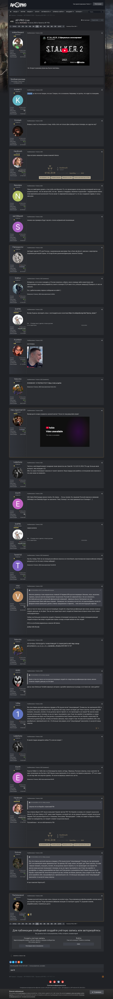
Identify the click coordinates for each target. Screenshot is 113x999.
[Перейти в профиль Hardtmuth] (18, 162)
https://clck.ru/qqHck (54, 383)
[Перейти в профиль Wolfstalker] (11, 21)
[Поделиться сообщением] (101, 33)
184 (44, 26)
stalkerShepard (18, 32)
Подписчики (95, 20)
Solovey (18, 852)
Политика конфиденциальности (56, 985)
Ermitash (17, 120)
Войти (78, 944)
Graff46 (18, 309)
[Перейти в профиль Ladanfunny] (18, 473)
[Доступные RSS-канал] (103, 977)
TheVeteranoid (18, 895)
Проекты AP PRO (44, 23)
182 (37, 26)
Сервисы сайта (58, 11)
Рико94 (30, 93)
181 (33, 26)
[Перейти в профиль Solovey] (18, 863)
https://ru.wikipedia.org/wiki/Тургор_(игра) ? (83, 313)
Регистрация (98, 4)
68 (101, 20)
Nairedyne (18, 185)
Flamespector (17, 247)
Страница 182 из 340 (71, 26)
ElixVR (17, 493)
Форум (23, 11)
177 (19, 26)
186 (51, 26)
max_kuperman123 (18, 410)
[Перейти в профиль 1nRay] (18, 714)
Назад (14, 26)
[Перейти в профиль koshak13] (18, 100)
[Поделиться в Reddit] (18, 962)
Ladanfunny (18, 462)
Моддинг (69, 11)
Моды (16, 11)
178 (22, 26)
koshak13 (18, 89)
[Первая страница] (10, 26)
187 (55, 26)
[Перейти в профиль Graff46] (18, 320)
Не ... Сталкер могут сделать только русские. (40, 323)
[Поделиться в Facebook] (16, 962)
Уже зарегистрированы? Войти (82, 4)
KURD (18, 670)
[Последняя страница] (63, 26)
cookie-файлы (22, 993)
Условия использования (28, 996)
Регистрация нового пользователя (34, 946)
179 (26, 26)
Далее (59, 26)
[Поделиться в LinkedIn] (21, 962)
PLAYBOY (18, 340)
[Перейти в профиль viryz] (18, 596)
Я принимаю (97, 992)
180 (30, 26)
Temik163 (18, 555)
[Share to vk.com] (10, 962)
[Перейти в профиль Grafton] (18, 289)
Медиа (29, 11)
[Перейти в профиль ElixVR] (18, 504)
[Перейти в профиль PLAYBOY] (18, 350)
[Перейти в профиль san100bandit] (18, 227)
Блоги (37, 11)
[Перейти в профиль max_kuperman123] (18, 421)
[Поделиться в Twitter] (13, 962)
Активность (45, 11)
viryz (18, 586)
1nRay (18, 703)
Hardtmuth (18, 151)
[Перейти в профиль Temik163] (18, 565)
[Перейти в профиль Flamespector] (18, 258)
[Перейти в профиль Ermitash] (18, 131)
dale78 (13, 970)
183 (40, 26)
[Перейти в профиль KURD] (18, 681)
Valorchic (18, 379)
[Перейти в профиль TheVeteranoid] (18, 906)
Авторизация (86, 20)
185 (48, 26)
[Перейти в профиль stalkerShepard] (18, 43)
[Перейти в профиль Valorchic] (18, 390)
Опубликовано (35, 33)
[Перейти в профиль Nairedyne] (18, 196)
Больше (78, 11)
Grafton (18, 278)
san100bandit (18, 216)
